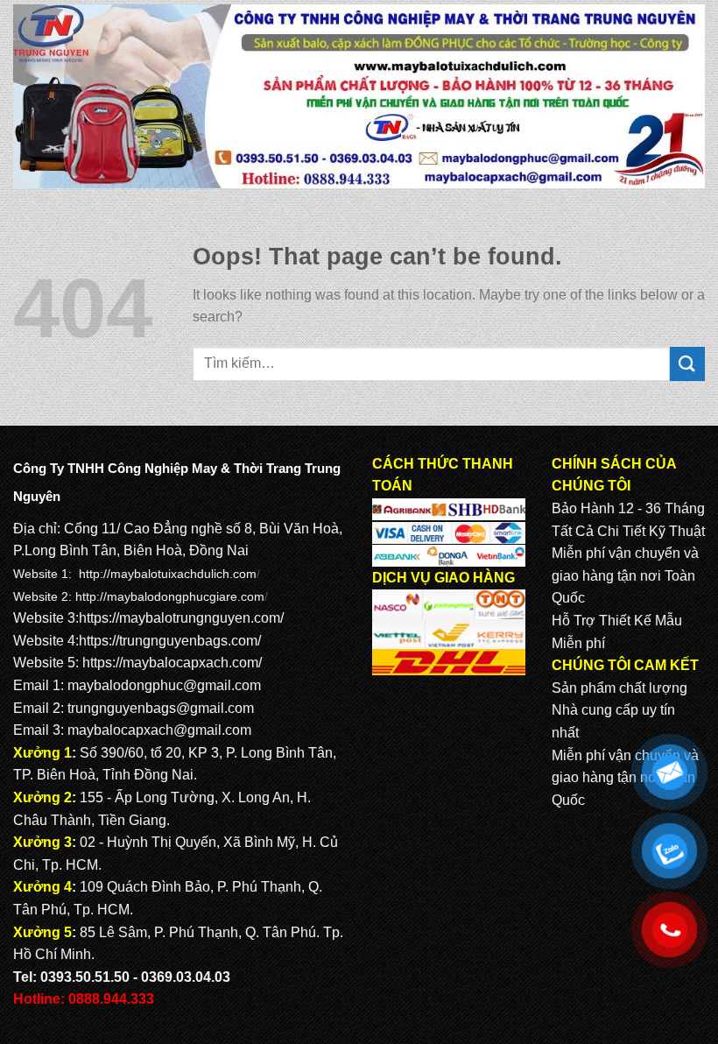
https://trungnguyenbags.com (168, 640)
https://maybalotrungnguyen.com (179, 617)
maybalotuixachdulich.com (183, 574)
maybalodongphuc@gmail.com (164, 685)
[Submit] (687, 364)
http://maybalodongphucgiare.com (169, 596)
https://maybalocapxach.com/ (172, 662)
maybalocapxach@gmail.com (159, 730)
